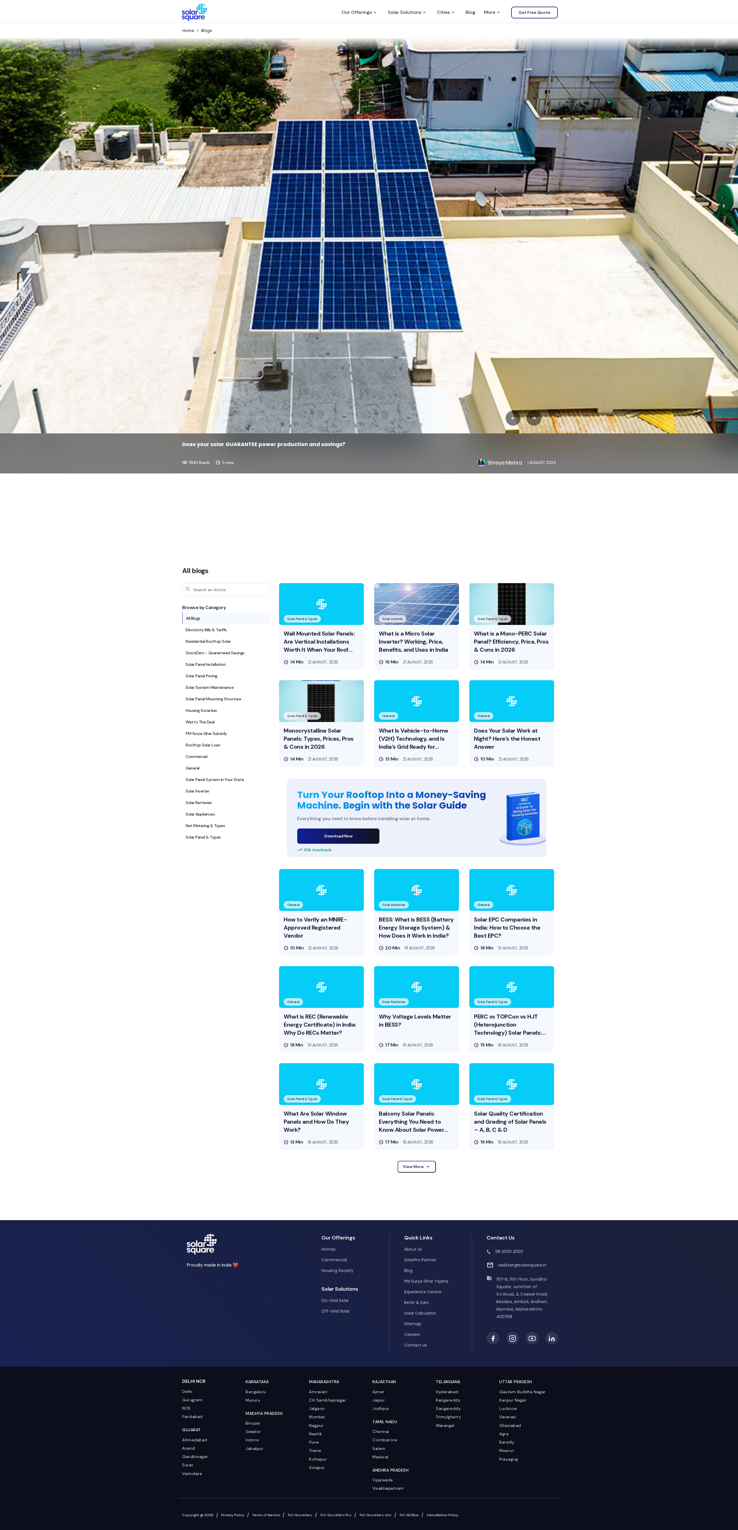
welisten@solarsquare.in (522, 1265)
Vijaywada (382, 1479)
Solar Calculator (420, 1313)
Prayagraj (508, 1459)
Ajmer (378, 1391)
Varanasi (507, 1416)
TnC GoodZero (299, 1515)
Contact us (415, 1345)
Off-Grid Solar (335, 1311)
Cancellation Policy (442, 1515)
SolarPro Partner (420, 1260)
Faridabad (192, 1416)
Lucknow (508, 1408)
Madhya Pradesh (264, 1413)
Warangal (445, 1425)
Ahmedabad (194, 1439)
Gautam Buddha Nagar (522, 1391)
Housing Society (337, 1270)
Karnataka (257, 1381)
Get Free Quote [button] (534, 12)
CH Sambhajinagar (327, 1400)
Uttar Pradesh (515, 1381)
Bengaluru (256, 1391)
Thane (315, 1450)
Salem (378, 1448)
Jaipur (378, 1400)
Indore (252, 1439)
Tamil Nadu (384, 1421)
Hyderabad (447, 1391)
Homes (328, 1249)
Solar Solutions (407, 12)
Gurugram (192, 1399)
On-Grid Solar (335, 1300)
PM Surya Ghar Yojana (426, 1281)
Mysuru (253, 1400)
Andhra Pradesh (390, 1470)
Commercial (334, 1260)
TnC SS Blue (409, 1515)
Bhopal (253, 1423)
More (492, 12)
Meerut (506, 1450)
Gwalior (253, 1431)
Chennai (380, 1431)
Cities (446, 12)
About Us (413, 1249)
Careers (412, 1334)
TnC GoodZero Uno (375, 1515)
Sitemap (412, 1324)
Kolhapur (318, 1459)
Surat (187, 1465)
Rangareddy (448, 1400)
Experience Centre (422, 1292)
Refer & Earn (416, 1302)
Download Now (338, 836)
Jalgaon (317, 1408)
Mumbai (317, 1416)
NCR (186, 1408)
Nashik (315, 1433)
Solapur (317, 1467)
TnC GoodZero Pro (335, 1515)
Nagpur (316, 1425)
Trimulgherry (448, 1416)
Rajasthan (384, 1381)
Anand (188, 1448)
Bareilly (506, 1442)
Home (188, 30)
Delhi (187, 1391)
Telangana (448, 1381)
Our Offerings (360, 12)
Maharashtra (324, 1381)
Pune (314, 1442)
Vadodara (192, 1473)
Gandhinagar (195, 1456)
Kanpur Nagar (512, 1400)
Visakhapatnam (388, 1488)
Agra (504, 1433)
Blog (470, 12)
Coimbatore (384, 1439)
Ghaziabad (510, 1425)
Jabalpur (254, 1448)
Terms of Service (266, 1515)
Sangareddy (448, 1408)
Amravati (318, 1391)
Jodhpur (380, 1408)
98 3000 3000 (509, 1251)
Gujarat (191, 1429)
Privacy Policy (232, 1515)
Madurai (380, 1456)
